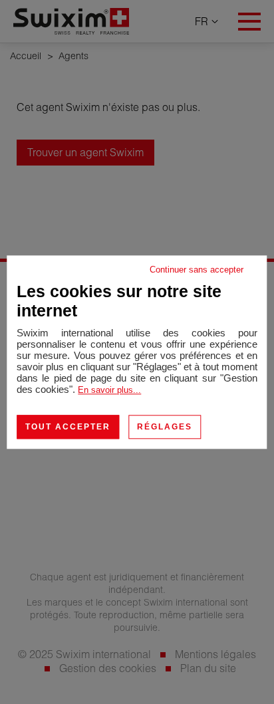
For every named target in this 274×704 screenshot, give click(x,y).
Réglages (164, 426)
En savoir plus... (109, 390)
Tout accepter (67, 426)
